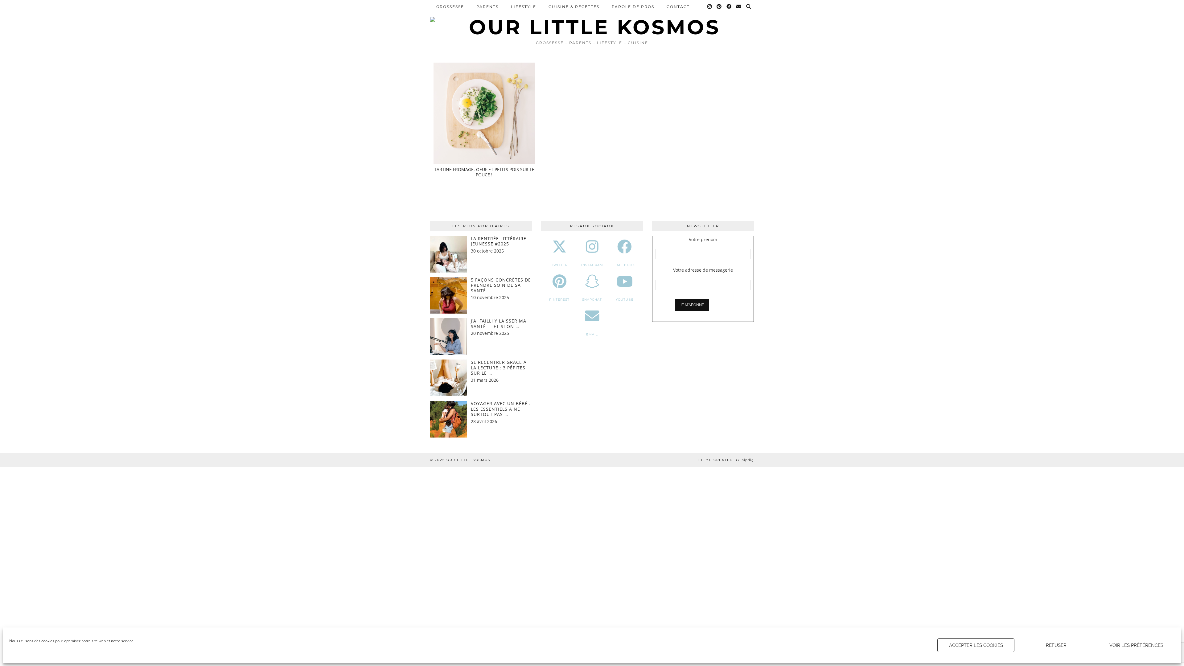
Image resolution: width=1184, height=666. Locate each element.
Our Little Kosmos (468, 460)
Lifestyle (523, 6)
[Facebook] (729, 7)
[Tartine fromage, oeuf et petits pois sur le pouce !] (484, 113)
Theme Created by (725, 460)
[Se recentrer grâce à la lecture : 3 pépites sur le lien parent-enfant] (448, 378)
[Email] (739, 7)
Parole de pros (633, 6)
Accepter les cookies (976, 645)
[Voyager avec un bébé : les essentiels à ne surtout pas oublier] (448, 419)
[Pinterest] (719, 7)
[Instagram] (709, 7)
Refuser (1056, 645)
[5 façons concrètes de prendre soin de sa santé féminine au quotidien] (448, 295)
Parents (487, 6)
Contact (678, 6)
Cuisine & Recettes (574, 6)
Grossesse (450, 6)
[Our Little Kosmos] (592, 18)
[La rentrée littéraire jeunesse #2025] (448, 254)
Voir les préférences (1136, 645)
